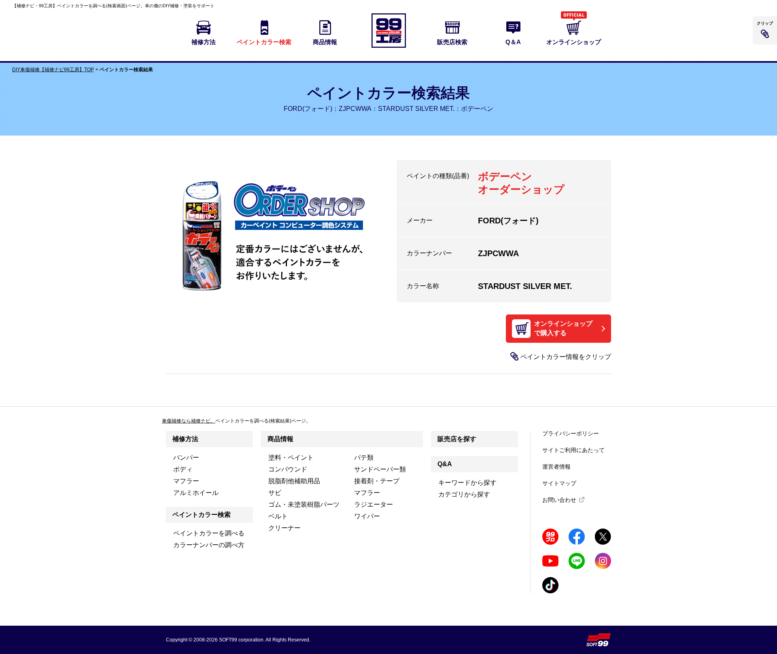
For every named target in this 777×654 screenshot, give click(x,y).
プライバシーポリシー (570, 433)
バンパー (186, 457)
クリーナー (284, 527)
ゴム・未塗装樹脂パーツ (304, 504)
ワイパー (367, 516)
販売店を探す (456, 438)
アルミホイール (196, 492)
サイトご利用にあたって (573, 450)
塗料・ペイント (291, 457)
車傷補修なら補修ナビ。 (188, 421)
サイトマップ (559, 483)
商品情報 (280, 438)
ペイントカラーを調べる (208, 533)
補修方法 (185, 438)
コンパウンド (287, 469)
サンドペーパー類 (380, 469)
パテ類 (364, 457)
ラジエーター (373, 504)
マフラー (186, 481)
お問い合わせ (559, 500)
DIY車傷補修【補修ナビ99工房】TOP (53, 69)
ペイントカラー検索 (201, 514)
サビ (274, 492)
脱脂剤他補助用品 (294, 481)
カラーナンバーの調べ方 (208, 544)
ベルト (278, 516)
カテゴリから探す (464, 494)
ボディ (183, 469)
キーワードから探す (467, 482)
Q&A (444, 464)
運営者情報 (556, 466)
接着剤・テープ (376, 481)
